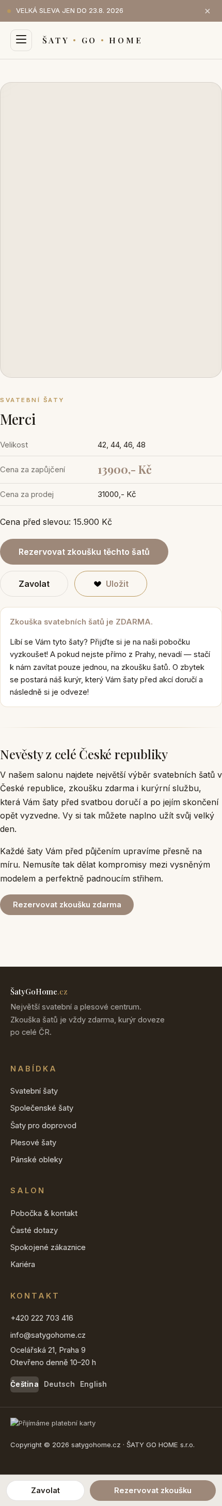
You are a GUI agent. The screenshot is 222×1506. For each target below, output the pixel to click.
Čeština (24, 1384)
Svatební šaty (34, 1091)
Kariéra (22, 1264)
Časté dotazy (34, 1230)
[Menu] (21, 40)
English (93, 1384)
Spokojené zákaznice (48, 1247)
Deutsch (59, 1384)
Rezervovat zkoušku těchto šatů (84, 552)
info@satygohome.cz (48, 1335)
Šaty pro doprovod (43, 1125)
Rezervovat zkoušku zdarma (67, 904)
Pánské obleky (36, 1159)
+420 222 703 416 (41, 1318)
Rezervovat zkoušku (153, 1490)
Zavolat (34, 584)
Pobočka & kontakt (43, 1213)
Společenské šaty (41, 1108)
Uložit (117, 584)
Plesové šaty (33, 1142)
